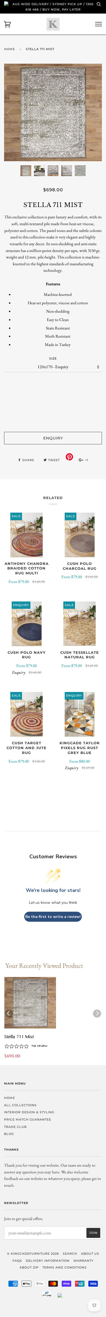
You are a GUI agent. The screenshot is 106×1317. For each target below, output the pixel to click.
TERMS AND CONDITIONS (64, 1267)
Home (9, 49)
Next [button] (92, 112)
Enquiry (53, 438)
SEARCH (70, 1253)
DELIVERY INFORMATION (48, 1261)
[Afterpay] (47, 1296)
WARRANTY (83, 1261)
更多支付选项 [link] (53, 418)
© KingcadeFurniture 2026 (33, 1253)
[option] (53, 112)
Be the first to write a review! (53, 916)
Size (53, 358)
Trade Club (15, 1127)
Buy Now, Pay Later (61, 9)
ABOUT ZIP (29, 1267)
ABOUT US (90, 1253)
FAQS (17, 1261)
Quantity (53, 383)
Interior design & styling (29, 1112)
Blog (9, 1134)
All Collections (20, 1105)
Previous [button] (13, 112)
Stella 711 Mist (19, 1037)
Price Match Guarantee (27, 1119)
